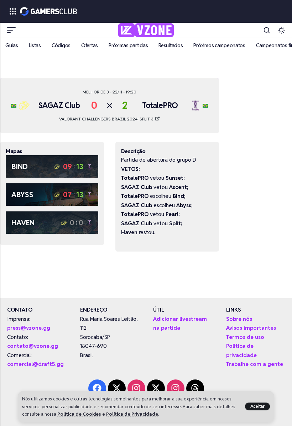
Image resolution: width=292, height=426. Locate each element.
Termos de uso (245, 337)
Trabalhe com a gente (254, 364)
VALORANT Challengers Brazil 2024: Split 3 (107, 119)
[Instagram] (136, 388)
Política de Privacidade (132, 414)
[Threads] (195, 388)
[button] (257, 406)
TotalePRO (160, 105)
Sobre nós (239, 319)
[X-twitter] (117, 388)
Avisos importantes (251, 327)
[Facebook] (97, 388)
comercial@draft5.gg (35, 364)
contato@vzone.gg (32, 346)
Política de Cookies (79, 414)
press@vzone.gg (28, 327)
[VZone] (146, 30)
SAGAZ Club (59, 105)
